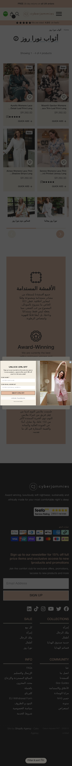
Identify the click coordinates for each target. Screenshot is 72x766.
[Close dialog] (70, 362)
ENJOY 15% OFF (18, 393)
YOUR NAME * (5, 377)
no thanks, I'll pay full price (18, 398)
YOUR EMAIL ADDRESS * (8, 384)
